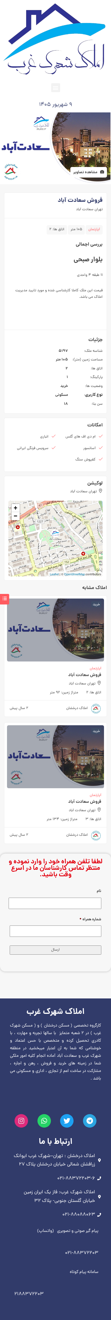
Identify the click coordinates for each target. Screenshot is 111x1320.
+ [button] (15, 507)
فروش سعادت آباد (84, 675)
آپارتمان (94, 229)
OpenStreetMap (74, 574)
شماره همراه (90, 919)
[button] (55, 87)
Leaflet (54, 574)
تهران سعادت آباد (89, 209)
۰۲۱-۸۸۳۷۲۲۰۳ (81, 1253)
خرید (64, 386)
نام (99, 891)
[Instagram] (21, 1121)
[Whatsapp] (44, 1121)
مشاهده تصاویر (85, 172)
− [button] (15, 516)
